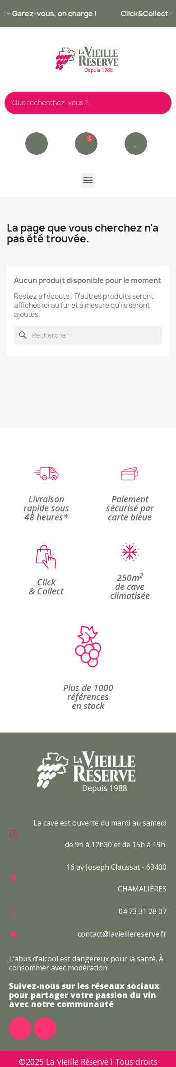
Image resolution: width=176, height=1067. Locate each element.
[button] (136, 143)
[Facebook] (20, 1028)
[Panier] (86, 143)
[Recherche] (160, 103)
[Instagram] (45, 1028)
